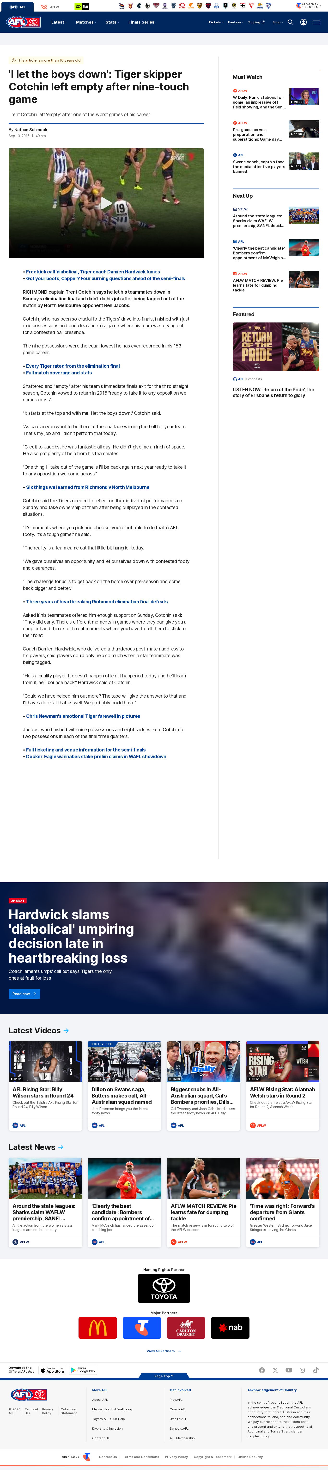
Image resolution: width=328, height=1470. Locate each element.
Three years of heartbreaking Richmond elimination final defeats (97, 602)
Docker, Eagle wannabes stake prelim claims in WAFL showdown (96, 756)
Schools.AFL (179, 1428)
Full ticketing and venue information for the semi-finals (86, 750)
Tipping (254, 22)
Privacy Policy (48, 1411)
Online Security (250, 1456)
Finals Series (141, 22)
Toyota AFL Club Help (108, 1419)
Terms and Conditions (141, 1456)
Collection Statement (69, 1411)
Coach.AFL (178, 1409)
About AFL (100, 1399)
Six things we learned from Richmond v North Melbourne (87, 487)
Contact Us (100, 1438)
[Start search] (290, 22)
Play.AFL (176, 1399)
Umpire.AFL (178, 1419)
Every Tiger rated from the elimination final (73, 366)
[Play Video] (106, 203)
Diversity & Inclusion (107, 1428)
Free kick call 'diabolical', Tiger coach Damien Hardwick (93, 272)
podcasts (255, 379)
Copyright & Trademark (213, 1456)
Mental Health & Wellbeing (112, 1409)
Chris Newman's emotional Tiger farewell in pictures (83, 716)
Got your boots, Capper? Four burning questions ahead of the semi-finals (105, 278)
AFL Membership (182, 1438)
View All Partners (161, 1351)
